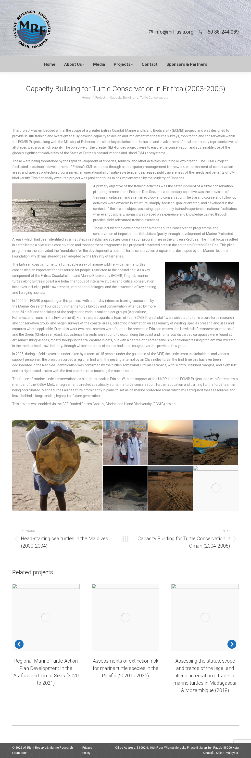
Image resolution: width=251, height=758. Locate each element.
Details (52, 617)
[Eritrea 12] (216, 443)
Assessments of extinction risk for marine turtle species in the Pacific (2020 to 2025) (125, 668)
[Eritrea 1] (216, 488)
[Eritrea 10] (170, 443)
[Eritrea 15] (125, 488)
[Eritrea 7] (125, 443)
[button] (19, 644)
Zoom (39, 617)
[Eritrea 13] (57, 465)
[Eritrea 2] (170, 488)
